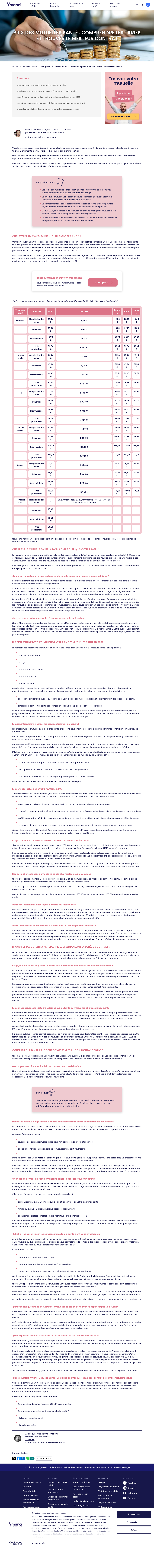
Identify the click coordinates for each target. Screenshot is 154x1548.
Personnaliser (132, 1522)
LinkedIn (62, 1442)
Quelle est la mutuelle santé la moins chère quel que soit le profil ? (47, 91)
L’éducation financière (83, 1501)
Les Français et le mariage (81, 1507)
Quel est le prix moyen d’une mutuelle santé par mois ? (41, 85)
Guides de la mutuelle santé (58, 1505)
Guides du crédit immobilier (55, 1491)
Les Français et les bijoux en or (81, 1488)
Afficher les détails (39, 1543)
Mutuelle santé (95, 5)
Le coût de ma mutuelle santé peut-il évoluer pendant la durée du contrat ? (51, 103)
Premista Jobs (29, 1491)
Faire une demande (120, 116)
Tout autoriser (134, 1514)
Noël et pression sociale (80, 1495)
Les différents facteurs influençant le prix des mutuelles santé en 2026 (48, 97)
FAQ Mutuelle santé (107, 1502)
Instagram (132, 1493)
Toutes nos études (81, 1482)
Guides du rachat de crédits (57, 1484)
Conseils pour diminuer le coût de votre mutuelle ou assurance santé (48, 109)
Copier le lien (44, 1459)
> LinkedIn (29, 1439)
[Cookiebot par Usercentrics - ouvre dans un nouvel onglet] (15, 1543)
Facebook (132, 1483)
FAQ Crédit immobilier (108, 1491)
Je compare (100, 282)
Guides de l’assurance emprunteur (58, 1498)
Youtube (131, 1498)
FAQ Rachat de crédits (108, 1486)
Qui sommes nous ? (32, 1482)
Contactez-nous (30, 1495)
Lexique (101, 1482)
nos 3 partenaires (46, 1517)
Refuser (134, 1530)
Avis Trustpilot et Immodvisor (31, 1501)
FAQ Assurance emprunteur (105, 1497)
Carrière (27, 1486)
